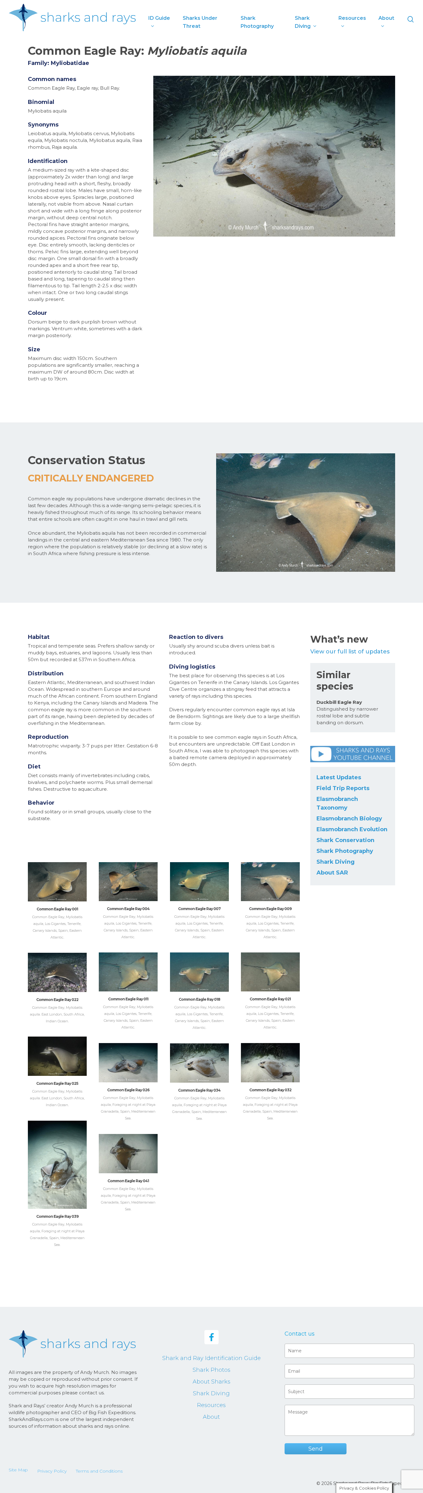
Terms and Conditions (99, 1471)
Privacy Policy (52, 1471)
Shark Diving (335, 861)
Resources (211, 1405)
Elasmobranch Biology (349, 818)
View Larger (57, 876)
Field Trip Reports (342, 788)
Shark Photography (344, 851)
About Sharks (211, 1381)
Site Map (18, 1470)
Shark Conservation (345, 840)
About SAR (332, 872)
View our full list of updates (350, 651)
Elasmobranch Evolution (351, 829)
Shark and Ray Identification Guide (211, 1358)
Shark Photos (211, 1370)
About (211, 1417)
